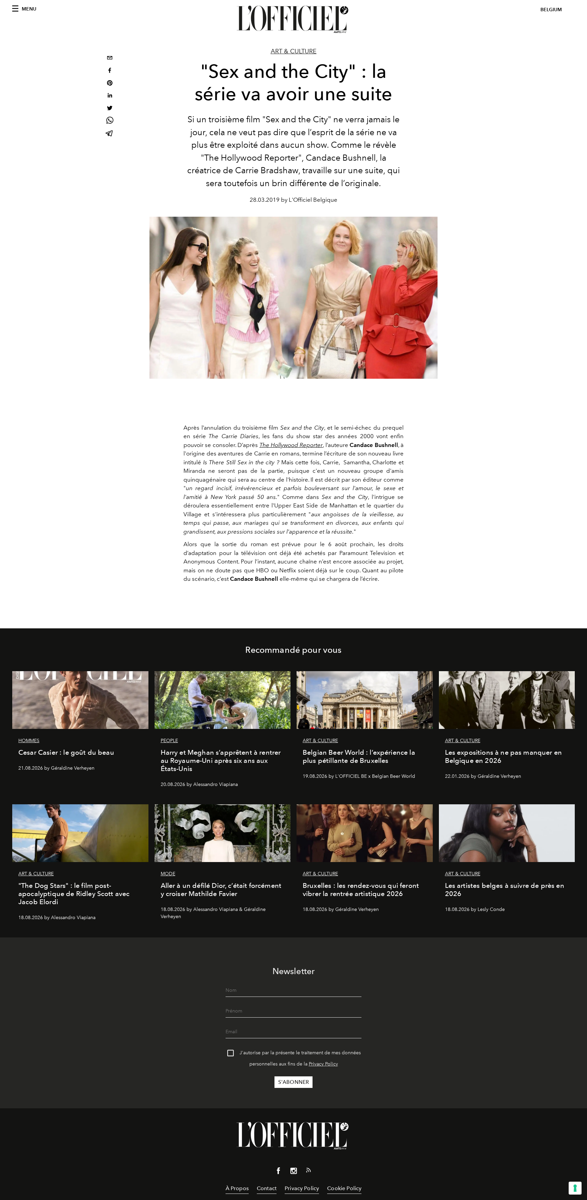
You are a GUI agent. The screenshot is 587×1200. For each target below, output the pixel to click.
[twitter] (109, 109)
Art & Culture (294, 51)
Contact (267, 1188)
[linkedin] (109, 96)
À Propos (237, 1188)
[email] (109, 58)
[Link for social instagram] (293, 1172)
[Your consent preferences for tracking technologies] (575, 1188)
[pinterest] (109, 83)
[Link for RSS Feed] (308, 1171)
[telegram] (109, 134)
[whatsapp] (109, 121)
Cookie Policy (344, 1188)
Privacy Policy (323, 1064)
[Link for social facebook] (278, 1172)
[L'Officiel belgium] (293, 19)
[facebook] (109, 71)
